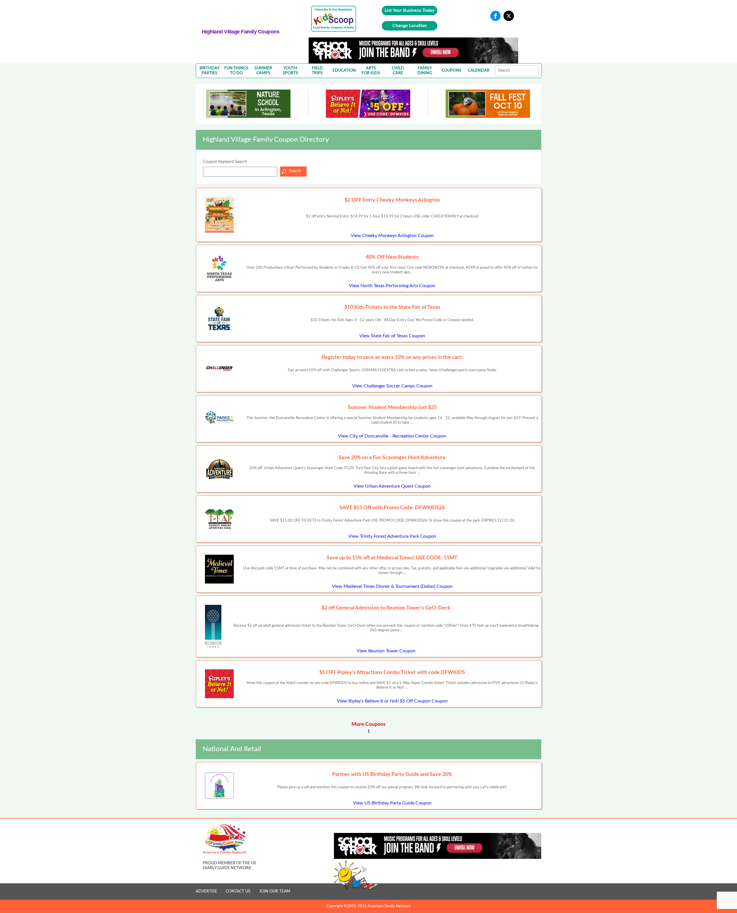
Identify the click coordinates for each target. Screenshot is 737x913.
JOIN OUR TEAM (274, 891)
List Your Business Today (409, 10)
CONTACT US (238, 891)
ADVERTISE (206, 891)
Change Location (409, 25)
